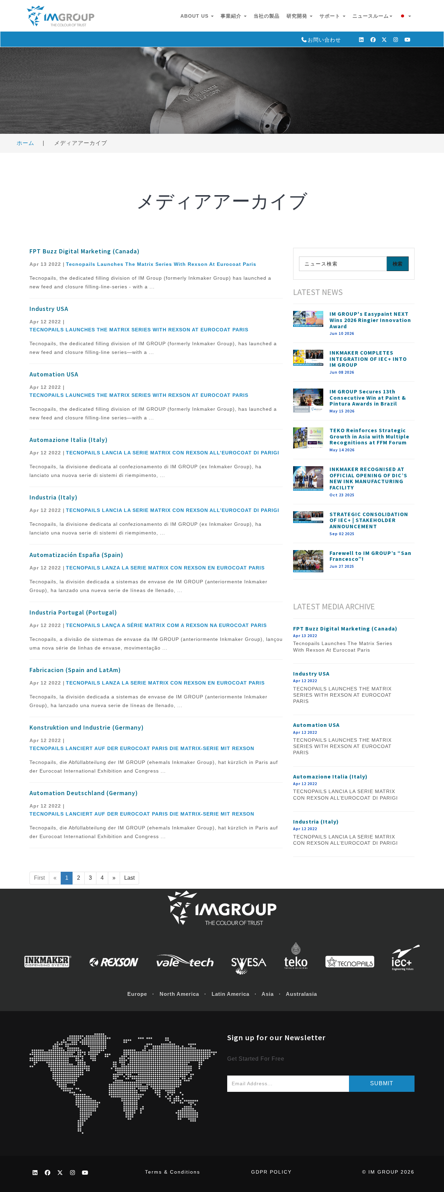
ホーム (25, 143)
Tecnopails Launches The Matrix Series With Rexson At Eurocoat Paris (161, 264)
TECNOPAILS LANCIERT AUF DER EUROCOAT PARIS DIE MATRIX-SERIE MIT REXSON (141, 748)
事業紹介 (232, 16)
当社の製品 (267, 16)
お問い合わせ (324, 40)
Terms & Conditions (172, 1172)
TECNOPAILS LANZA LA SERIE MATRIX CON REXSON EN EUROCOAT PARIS (165, 568)
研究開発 (298, 16)
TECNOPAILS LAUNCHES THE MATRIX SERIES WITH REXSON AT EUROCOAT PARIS (138, 329)
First (39, 878)
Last (129, 878)
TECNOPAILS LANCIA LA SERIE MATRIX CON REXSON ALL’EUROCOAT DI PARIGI (172, 452)
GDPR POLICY (271, 1172)
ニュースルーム (370, 16)
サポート (330, 16)
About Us (195, 16)
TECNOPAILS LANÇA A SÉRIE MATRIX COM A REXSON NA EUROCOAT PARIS (166, 625)
